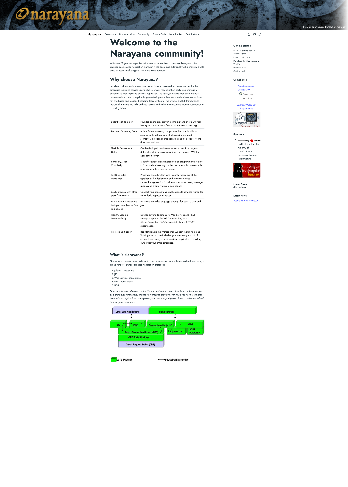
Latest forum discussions (240, 186)
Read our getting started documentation (244, 52)
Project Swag (246, 108)
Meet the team (239, 67)
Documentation (127, 34)
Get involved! (239, 71)
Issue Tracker (175, 34)
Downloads (110, 34)
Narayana (94, 34)
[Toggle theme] (249, 34)
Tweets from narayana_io (246, 200)
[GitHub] (254, 34)
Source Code (159, 34)
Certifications (192, 34)
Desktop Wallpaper (246, 105)
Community (143, 34)
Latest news (240, 195)
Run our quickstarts (241, 57)
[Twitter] (260, 34)
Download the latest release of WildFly (246, 62)
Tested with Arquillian (248, 96)
